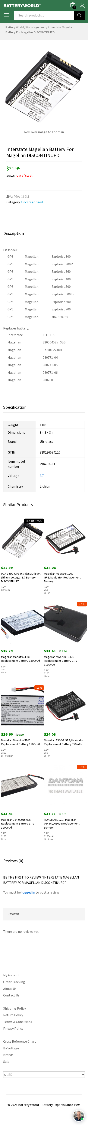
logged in (28, 892)
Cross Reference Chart (19, 1041)
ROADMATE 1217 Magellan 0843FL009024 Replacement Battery (61, 823)
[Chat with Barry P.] (79, 1116)
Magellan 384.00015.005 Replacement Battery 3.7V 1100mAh (17, 823)
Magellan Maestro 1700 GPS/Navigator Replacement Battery (62, 577)
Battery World (14, 27)
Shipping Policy (14, 1008)
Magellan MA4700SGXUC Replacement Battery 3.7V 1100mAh (60, 660)
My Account (11, 975)
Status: (10, 175)
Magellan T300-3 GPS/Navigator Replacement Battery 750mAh (64, 742)
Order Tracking (14, 982)
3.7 (42, 475)
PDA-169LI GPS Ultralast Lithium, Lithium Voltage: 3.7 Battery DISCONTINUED (21, 577)
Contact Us (11, 995)
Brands (8, 1055)
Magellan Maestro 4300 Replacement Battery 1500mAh (21, 659)
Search (79, 15)
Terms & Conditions (17, 1022)
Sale (6, 1061)
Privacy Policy (13, 1028)
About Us (9, 989)
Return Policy (13, 1015)
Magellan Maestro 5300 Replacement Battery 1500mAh (21, 742)
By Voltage (11, 1048)
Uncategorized (35, 27)
